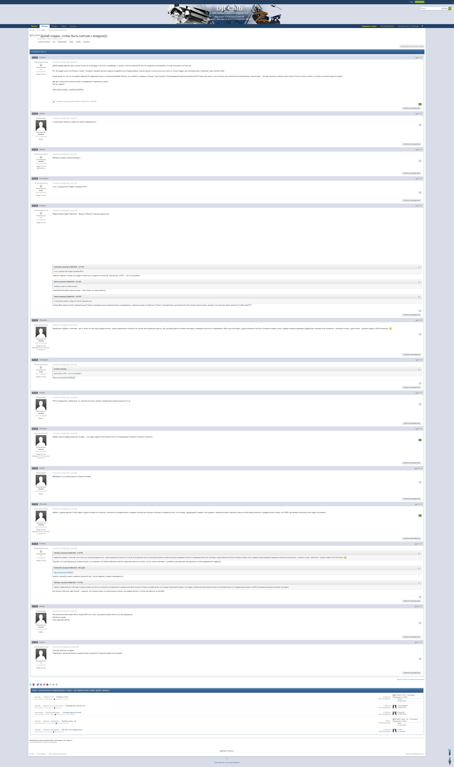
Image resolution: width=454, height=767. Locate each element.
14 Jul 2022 (401, 731)
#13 (418, 606)
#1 (419, 57)
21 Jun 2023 (402, 725)
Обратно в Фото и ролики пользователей (410, 679)
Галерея (55, 26)
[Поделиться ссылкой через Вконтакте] (41, 684)
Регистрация (419, 2)
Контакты (73, 26)
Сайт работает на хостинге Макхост (227, 762)
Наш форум (39, 712)
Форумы (44, 26)
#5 (419, 206)
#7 (419, 360)
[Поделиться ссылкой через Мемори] (44, 684)
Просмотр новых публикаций (408, 26)
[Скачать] (56, 684)
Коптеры (38, 697)
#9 (419, 428)
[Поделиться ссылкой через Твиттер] (30, 684)
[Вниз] (449, 760)
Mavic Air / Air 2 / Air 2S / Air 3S (53, 706)
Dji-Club (32, 754)
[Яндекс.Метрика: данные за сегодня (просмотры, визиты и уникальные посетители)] (227, 751)
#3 (419, 149)
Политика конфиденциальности (415, 754)
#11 (419, 504)
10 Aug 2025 (402, 707)
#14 (418, 642)
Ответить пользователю (412, 108)
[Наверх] (227, 758)
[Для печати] (53, 684)
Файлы (63, 26)
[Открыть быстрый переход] (422, 26)
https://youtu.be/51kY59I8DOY (64, 377)
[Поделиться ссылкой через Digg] (34, 684)
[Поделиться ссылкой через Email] (50, 684)
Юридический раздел (53, 712)
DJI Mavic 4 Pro (49, 697)
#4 (419, 178)
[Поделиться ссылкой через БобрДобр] (47, 684)
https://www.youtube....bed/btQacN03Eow (68, 89)
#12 (418, 544)
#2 (419, 113)
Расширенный (453, 8)
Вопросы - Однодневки (51, 721)
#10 (418, 468)
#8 (419, 393)
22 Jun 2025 (402, 701)
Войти (411, 2)
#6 (419, 320)
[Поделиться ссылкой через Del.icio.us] (38, 684)
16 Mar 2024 (402, 714)
